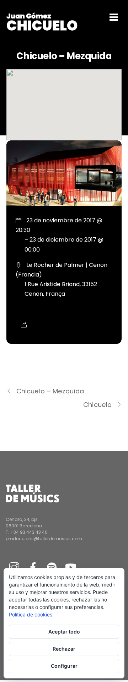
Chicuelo (97, 404)
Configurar (64, 666)
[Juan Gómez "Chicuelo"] (42, 28)
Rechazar (64, 649)
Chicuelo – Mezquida (50, 391)
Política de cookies (30, 614)
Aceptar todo (64, 632)
